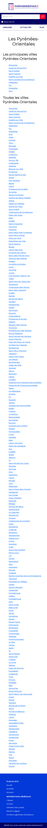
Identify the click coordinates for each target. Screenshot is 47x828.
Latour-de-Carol (16, 443)
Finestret (13, 530)
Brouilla (12, 313)
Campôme (13, 616)
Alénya (11, 201)
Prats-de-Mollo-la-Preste (19, 342)
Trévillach (13, 579)
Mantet (12, 749)
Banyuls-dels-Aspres (18, 325)
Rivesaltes (13, 88)
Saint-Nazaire (14, 244)
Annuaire (7, 27)
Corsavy (12, 518)
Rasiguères (13, 561)
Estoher (12, 570)
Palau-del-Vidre (15, 215)
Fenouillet (13, 656)
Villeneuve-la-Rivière (18, 319)
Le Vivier (12, 662)
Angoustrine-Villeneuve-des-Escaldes (25, 382)
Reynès (12, 296)
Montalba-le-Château (18, 581)
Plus (42, 27)
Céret (11, 137)
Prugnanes (13, 631)
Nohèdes (12, 682)
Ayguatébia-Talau (16, 723)
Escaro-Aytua (14, 622)
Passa (11, 388)
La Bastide (13, 674)
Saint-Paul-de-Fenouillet (19, 281)
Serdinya (12, 501)
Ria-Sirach (13, 310)
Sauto (11, 648)
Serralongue (14, 509)
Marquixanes (14, 417)
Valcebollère (14, 729)
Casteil (12, 596)
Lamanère (13, 726)
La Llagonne (14, 512)
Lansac (12, 645)
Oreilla (11, 766)
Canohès (12, 157)
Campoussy (14, 734)
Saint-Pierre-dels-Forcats (20, 489)
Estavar (12, 429)
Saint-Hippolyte (15, 224)
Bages (11, 183)
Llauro (11, 478)
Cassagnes (13, 492)
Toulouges (13, 149)
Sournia (12, 423)
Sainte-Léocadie (16, 587)
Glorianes (13, 760)
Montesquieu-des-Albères (20, 330)
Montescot (13, 284)
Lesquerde (13, 590)
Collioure (13, 227)
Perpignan (13, 65)
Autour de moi (9, 22)
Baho (11, 218)
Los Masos (13, 359)
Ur (10, 460)
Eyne (11, 602)
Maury (11, 371)
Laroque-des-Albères (18, 258)
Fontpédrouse (15, 599)
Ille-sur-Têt (13, 160)
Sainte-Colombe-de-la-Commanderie (25, 576)
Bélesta (12, 504)
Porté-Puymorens (16, 639)
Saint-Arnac (14, 605)
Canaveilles (14, 737)
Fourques (13, 328)
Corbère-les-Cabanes (18, 345)
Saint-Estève (14, 71)
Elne (10, 91)
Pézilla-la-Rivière (16, 195)
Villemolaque (14, 316)
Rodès (11, 408)
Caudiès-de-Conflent (18, 763)
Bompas (12, 146)
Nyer (11, 564)
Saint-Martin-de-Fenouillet (20, 694)
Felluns (12, 680)
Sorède (12, 221)
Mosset (12, 480)
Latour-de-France (16, 356)
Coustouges (14, 633)
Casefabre (13, 731)
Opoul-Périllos (15, 339)
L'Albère (12, 659)
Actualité (10, 789)
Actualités (25, 27)
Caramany (13, 567)
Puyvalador (13, 671)
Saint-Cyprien (14, 74)
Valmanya (13, 743)
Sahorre (12, 457)
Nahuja (12, 665)
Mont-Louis (14, 553)
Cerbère (12, 302)
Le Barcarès (14, 163)
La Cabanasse (14, 391)
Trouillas (12, 270)
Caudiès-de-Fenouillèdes (20, 405)
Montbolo (13, 532)
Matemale (13, 486)
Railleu (12, 752)
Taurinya (12, 469)
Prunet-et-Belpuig (17, 711)
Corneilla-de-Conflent (18, 426)
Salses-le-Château (16, 203)
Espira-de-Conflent (17, 550)
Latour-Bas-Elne (16, 250)
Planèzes (12, 636)
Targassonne (14, 535)
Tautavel (12, 368)
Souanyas (13, 720)
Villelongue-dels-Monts (19, 287)
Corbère (12, 379)
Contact (10, 804)
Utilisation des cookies (15, 807)
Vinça (11, 267)
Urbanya (12, 714)
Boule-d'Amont (15, 691)
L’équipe (10, 800)
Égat (11, 440)
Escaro (11, 619)
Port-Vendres (14, 180)
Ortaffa (11, 293)
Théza (11, 278)
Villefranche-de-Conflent (19, 521)
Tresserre (13, 354)
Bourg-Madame (15, 333)
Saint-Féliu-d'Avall (17, 235)
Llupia (11, 273)
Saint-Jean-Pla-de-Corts (19, 255)
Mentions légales (13, 811)
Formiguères (14, 431)
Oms (11, 472)
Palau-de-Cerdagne (17, 446)
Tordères (12, 573)
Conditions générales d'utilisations (20, 815)
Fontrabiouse (14, 593)
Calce (11, 524)
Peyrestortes (14, 304)
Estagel (12, 261)
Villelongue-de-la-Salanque (21, 212)
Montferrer (13, 527)
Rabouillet (13, 607)
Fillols (11, 541)
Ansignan (13, 544)
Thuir (11, 143)
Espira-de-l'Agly (16, 206)
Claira (11, 186)
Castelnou (13, 475)
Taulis (11, 708)
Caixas (11, 584)
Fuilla (11, 434)
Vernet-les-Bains (16, 299)
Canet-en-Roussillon (18, 68)
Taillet (11, 613)
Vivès (11, 547)
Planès (11, 700)
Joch (11, 483)
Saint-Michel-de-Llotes (19, 463)
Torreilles (13, 192)
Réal (10, 685)
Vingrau (12, 411)
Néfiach (12, 322)
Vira (10, 755)
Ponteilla (12, 229)
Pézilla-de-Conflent (17, 706)
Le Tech (12, 642)
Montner (12, 466)
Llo (10, 555)
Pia (10, 85)
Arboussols (14, 625)
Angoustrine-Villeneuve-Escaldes (23, 385)
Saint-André (14, 209)
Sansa (11, 757)
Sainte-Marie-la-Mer (17, 175)
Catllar (11, 377)
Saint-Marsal (14, 654)
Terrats (12, 403)
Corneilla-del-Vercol (17, 253)
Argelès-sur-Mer (16, 77)
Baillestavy (13, 628)
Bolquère (13, 374)
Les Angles (13, 420)
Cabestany (13, 82)
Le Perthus (13, 414)
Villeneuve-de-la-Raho (18, 189)
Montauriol (13, 515)
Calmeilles (13, 688)
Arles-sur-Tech (15, 238)
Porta (11, 610)
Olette (11, 454)
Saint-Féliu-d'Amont (17, 351)
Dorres (11, 558)
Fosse (11, 740)
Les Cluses (13, 495)
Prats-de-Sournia (16, 668)
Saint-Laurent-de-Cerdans (20, 336)
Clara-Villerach (15, 498)
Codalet (12, 452)
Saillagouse (14, 348)
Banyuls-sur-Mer (16, 169)
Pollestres (13, 172)
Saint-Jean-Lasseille (17, 290)
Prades (12, 152)
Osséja (11, 307)
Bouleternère (14, 362)
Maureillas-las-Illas (17, 241)
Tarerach (12, 703)
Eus (10, 449)
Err (10, 397)
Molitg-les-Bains (16, 506)
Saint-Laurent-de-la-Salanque (21, 79)
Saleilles (12, 166)
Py (10, 651)
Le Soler (12, 140)
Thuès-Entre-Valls (16, 746)
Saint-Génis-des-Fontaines (20, 232)
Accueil (9, 785)
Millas (11, 177)
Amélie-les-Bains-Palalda (20, 198)
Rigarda (12, 400)
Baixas (11, 247)
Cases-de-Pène (15, 365)
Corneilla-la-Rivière (17, 264)
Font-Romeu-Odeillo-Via (19, 276)
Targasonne (14, 538)
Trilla (11, 677)
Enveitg (12, 394)
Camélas (12, 437)
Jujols (11, 717)
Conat (11, 697)
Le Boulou (13, 154)
